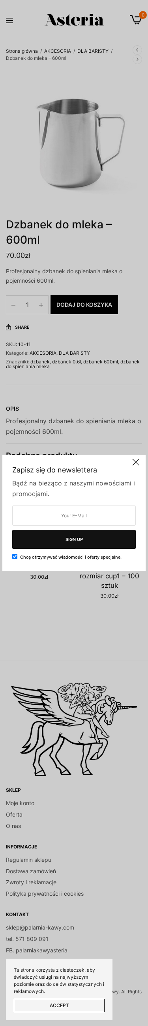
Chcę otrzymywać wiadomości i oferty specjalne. (71, 557)
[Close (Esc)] (136, 465)
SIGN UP (74, 539)
